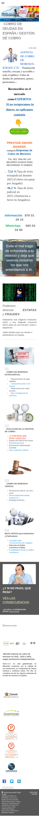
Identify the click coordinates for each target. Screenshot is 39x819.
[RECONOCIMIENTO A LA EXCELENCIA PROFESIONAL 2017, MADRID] (11, 694)
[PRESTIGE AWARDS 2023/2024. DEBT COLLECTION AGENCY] (11, 749)
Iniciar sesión (33, 792)
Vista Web (34, 794)
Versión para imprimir (10, 792)
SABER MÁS (20, 438)
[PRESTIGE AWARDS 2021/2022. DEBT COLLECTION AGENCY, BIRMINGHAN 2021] (11, 731)
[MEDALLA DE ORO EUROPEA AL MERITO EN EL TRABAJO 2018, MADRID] (11, 713)
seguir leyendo (14, 611)
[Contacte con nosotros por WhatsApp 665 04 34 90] (19, 634)
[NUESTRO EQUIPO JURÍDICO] (11, 768)
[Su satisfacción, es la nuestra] (24, 643)
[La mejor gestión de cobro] (18, 643)
